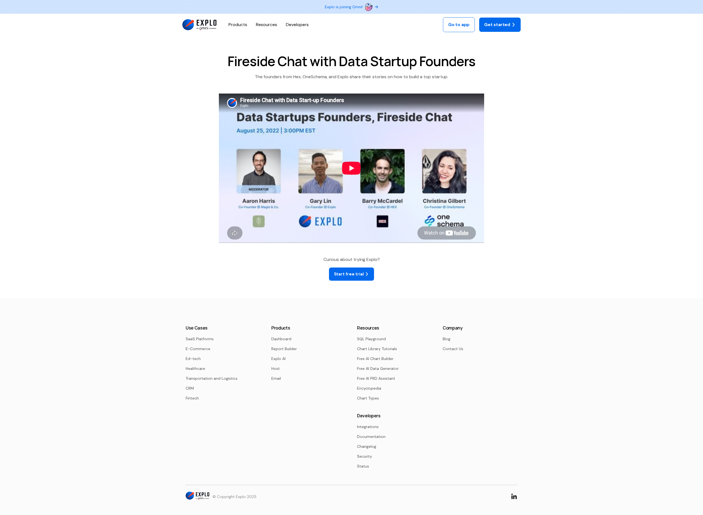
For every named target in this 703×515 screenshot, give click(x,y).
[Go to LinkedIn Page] (514, 496)
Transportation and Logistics (212, 378)
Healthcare (195, 368)
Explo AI (278, 358)
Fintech (192, 398)
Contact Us (453, 348)
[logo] (199, 24)
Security (364, 456)
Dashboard (281, 338)
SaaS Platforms (200, 338)
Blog (446, 338)
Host (275, 368)
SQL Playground (371, 338)
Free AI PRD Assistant (376, 378)
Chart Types (368, 398)
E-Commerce (198, 348)
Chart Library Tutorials (377, 348)
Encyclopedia (369, 388)
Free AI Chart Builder (375, 358)
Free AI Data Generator (378, 368)
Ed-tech (193, 358)
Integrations (368, 426)
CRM (190, 388)
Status (363, 466)
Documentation (371, 436)
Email (276, 378)
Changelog (366, 446)
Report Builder (284, 348)
